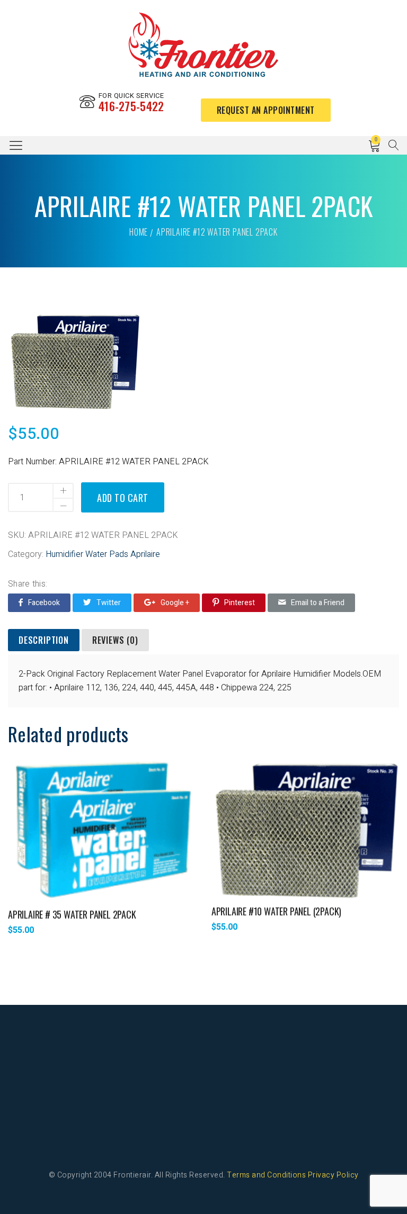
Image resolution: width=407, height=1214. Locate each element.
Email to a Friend (317, 602)
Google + (175, 602)
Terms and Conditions (266, 1175)
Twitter (108, 602)
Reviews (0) (115, 640)
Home (138, 232)
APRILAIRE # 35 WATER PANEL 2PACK (72, 914)
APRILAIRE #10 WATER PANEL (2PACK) (276, 911)
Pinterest (239, 602)
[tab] (43, 640)
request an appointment (266, 110)
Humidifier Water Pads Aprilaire (103, 554)
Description (44, 640)
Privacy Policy (333, 1175)
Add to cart (122, 498)
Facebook (44, 602)
